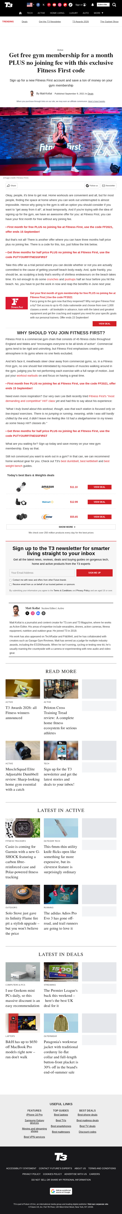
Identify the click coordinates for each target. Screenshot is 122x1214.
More (97, 12)
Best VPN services (34, 1137)
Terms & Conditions (63, 590)
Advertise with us (75, 1174)
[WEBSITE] (44, 613)
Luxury (73, 12)
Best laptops (61, 1114)
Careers (94, 1174)
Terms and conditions (102, 1168)
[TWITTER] (28, 613)
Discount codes (87, 1132)
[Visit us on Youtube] (54, 5)
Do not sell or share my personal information (61, 1180)
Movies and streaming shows (34, 1130)
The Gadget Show (109, 21)
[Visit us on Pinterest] (49, 5)
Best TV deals (87, 1126)
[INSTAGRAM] (33, 613)
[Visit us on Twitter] (43, 5)
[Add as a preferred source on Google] (61, 1191)
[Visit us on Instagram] (60, 5)
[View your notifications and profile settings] (92, 5)
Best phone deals (87, 1114)
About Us (80, 1168)
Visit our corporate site (98, 1204)
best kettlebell (89, 461)
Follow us (94, 186)
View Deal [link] (99, 487)
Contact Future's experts (55, 1168)
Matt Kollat (46, 93)
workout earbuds (27, 375)
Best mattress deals (88, 1120)
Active (41, 12)
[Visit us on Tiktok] (70, 5)
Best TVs (61, 1120)
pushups (70, 279)
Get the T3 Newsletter (50, 21)
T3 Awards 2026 (80, 21)
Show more (66, 527)
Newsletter (110, 186)
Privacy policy (31, 1174)
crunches (52, 279)
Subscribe (102, 4)
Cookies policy (52, 1174)
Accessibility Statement (21, 1168)
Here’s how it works (96, 101)
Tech (30, 12)
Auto (86, 12)
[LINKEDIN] (39, 613)
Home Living (57, 12)
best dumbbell (70, 461)
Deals (24, 21)
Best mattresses (61, 1132)
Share (13, 186)
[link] (17, 304)
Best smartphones (61, 1126)
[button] (61, 486)
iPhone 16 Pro (34, 1114)
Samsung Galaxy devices (34, 1121)
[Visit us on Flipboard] (65, 5)
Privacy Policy (83, 590)
